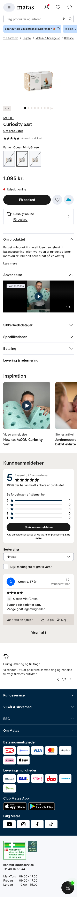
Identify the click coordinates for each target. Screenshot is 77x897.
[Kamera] (63, 19)
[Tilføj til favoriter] (57, 200)
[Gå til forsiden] (25, 7)
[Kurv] (70, 7)
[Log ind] (47, 7)
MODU (8, 118)
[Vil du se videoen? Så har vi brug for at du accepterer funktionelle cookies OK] (38, 75)
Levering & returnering (20, 360)
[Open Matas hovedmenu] (9, 7)
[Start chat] (67, 887)
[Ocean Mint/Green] (22, 159)
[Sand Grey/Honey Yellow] (35, 159)
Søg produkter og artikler (24, 19)
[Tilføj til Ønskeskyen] (69, 200)
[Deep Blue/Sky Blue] (9, 159)
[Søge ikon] (70, 19)
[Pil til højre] (70, 679)
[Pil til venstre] (57, 679)
